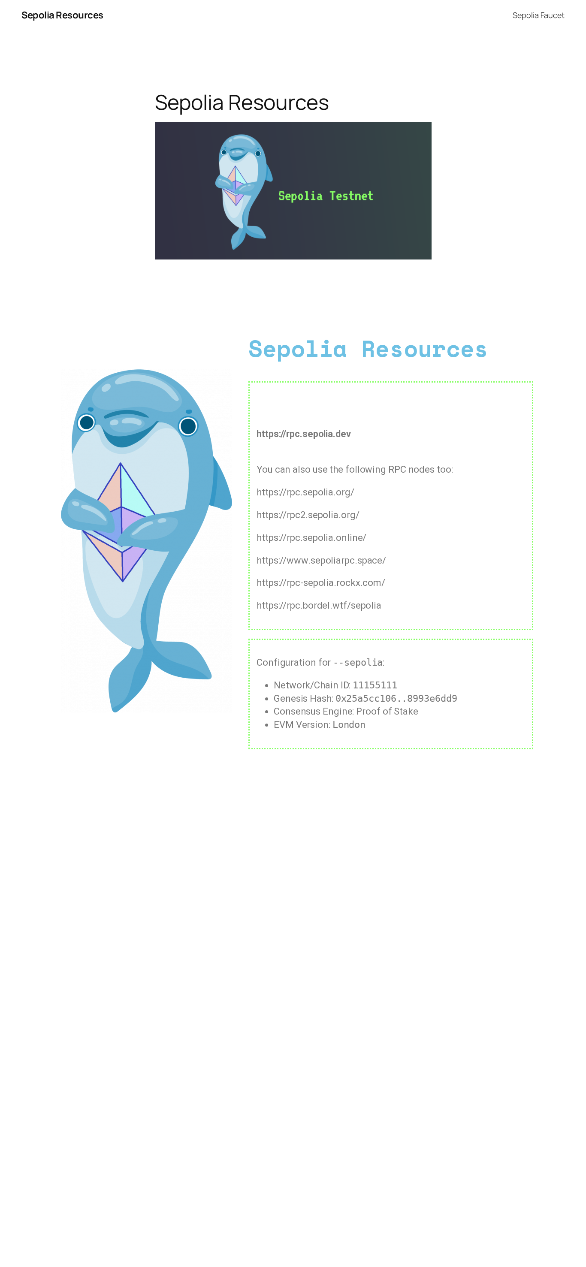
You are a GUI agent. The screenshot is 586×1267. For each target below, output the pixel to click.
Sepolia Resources (62, 15)
